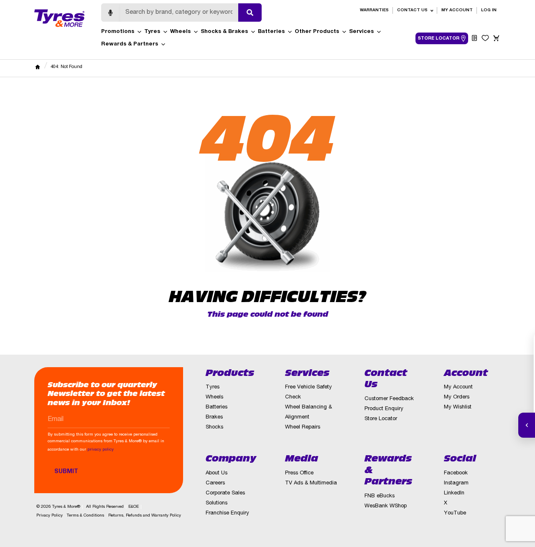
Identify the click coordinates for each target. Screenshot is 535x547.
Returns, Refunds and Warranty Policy (144, 516)
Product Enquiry (383, 409)
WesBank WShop (385, 506)
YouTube (455, 513)
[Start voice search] (110, 12)
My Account (457, 10)
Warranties (374, 10)
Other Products (317, 32)
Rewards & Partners (129, 44)
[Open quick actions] (526, 425)
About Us (216, 473)
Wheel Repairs (302, 427)
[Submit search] (250, 12)
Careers (215, 483)
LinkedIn (454, 493)
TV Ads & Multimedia (311, 483)
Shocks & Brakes (224, 32)
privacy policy (100, 450)
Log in (489, 10)
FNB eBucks (379, 496)
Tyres (152, 32)
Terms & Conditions (85, 516)
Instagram (456, 483)
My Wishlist (457, 407)
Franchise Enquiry (227, 513)
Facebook (456, 473)
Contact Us (412, 10)
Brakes (214, 417)
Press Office (299, 473)
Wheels (180, 32)
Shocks (214, 427)
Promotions (117, 32)
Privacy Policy (49, 516)
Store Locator (380, 419)
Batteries (271, 32)
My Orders (456, 397)
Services (361, 32)
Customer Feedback (389, 399)
